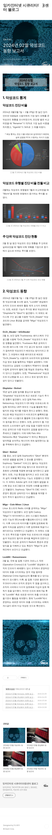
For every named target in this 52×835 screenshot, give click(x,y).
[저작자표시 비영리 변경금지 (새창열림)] (32, 678)
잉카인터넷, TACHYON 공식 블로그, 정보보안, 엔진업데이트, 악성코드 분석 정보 (20, 788)
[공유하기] (11, 678)
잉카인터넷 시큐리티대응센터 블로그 (26, 5)
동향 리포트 (10, 689)
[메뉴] (47, 5)
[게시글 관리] (14, 678)
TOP (47, 826)
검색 (41, 5)
